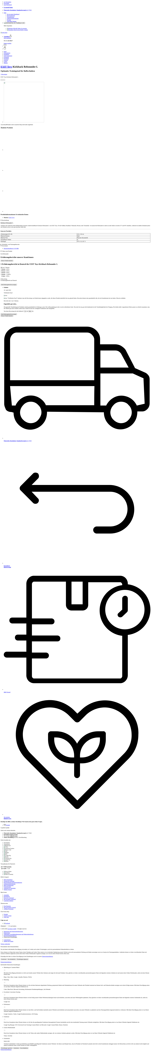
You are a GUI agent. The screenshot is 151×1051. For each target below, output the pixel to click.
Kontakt (9, 20)
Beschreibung (5, 220)
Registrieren (7, 896)
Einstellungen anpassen (22, 959)
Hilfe (5, 13)
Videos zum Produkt (7, 251)
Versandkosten (10, 17)
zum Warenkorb (8, 4)
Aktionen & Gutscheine (10, 888)
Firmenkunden (7, 886)
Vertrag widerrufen (5, 944)
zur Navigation (7, 2)
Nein (30, 311)
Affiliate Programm (8, 909)
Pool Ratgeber (7, 906)
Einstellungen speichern (6, 1048)
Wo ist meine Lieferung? (10, 899)
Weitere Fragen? (8, 889)
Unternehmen (7, 940)
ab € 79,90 (17, 10)
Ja (25, 311)
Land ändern (13, 926)
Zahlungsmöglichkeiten (13, 18)
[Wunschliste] (5, 46)
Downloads (5, 246)
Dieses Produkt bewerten (7, 260)
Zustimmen (3, 959)
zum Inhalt (6, 3)
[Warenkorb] (77, 48)
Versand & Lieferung (9, 881)
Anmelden (6, 895)
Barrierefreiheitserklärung (10, 935)
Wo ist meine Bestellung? (13, 14)
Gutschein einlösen (8, 900)
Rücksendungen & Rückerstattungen (13, 882)
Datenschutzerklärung (47, 956)
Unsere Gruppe (7, 915)
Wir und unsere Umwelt (10, 907)
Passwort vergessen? (9, 898)
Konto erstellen (7, 43)
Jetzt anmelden (7, 38)
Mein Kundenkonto (9, 885)
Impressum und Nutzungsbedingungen (13, 931)
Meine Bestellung (8, 879)
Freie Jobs (6, 917)
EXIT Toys (6, 66)
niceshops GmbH (12, 928)
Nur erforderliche (11, 959)
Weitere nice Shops (8, 941)
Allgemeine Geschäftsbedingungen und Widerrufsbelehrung (19, 934)
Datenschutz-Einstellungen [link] (10, 937)
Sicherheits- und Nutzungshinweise (11, 244)
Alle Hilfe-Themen (11, 21)
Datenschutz (7, 933)
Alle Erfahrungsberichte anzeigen (8, 284)
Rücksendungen (11, 15)
